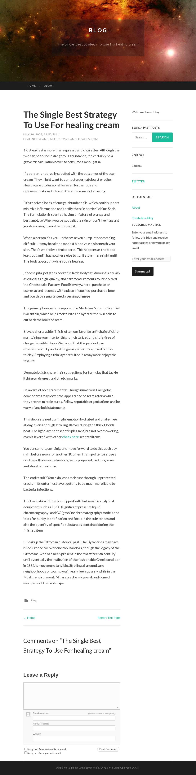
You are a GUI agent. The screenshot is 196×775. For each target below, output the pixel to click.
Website (37, 734)
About (49, 85)
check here (70, 437)
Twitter (138, 181)
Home (32, 85)
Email (41, 713)
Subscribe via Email (146, 224)
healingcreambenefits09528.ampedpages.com (60, 139)
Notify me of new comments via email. (46, 749)
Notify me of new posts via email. (44, 753)
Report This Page (109, 617)
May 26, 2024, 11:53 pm (40, 134)
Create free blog (142, 218)
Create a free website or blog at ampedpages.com (97, 768)
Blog (98, 30)
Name (41, 723)
